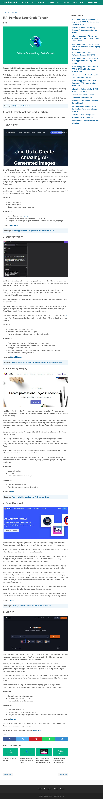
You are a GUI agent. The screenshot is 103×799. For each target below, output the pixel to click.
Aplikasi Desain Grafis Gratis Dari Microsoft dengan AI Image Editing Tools (37, 362)
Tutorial (66, 2)
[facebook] (9, 739)
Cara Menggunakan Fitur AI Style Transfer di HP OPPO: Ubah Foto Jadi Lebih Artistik (85, 38)
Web (81, 2)
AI (32, 2)
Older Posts (63, 774)
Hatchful (13, 492)
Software (40, 2)
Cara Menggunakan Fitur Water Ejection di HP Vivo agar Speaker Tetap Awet (84, 83)
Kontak (40, 789)
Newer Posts (8, 774)
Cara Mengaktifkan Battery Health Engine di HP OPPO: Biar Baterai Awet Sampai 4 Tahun (85, 22)
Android (51, 2)
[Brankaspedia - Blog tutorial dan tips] (10, 3)
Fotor (12, 600)
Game (75, 2)
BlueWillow (14, 225)
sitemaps (62, 789)
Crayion (13, 719)
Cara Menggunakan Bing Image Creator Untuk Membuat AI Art (33, 231)
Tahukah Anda (92, 2)
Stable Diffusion (16, 357)
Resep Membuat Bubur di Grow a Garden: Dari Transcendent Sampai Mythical (84, 109)
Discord (25, 216)
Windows (25, 2)
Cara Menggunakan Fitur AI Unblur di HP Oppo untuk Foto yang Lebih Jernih (85, 60)
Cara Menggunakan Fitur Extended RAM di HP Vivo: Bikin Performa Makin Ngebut (85, 69)
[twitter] (22, 739)
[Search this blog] (99, 2)
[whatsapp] (48, 739)
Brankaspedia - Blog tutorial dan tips (54, 796)
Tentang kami (48, 789)
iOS (58, 2)
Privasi (56, 789)
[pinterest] (35, 739)
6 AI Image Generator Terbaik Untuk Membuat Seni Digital (31, 606)
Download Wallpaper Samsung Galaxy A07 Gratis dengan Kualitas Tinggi (84, 30)
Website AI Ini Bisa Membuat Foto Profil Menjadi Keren (30, 497)
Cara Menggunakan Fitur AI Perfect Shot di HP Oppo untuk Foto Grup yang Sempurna (86, 46)
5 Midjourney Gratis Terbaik (21, 106)
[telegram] (61, 739)
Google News (37, 730)
